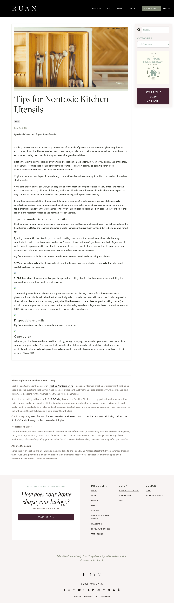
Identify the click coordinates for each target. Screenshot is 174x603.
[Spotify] (114, 589)
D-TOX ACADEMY (125, 495)
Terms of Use (90, 596)
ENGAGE (94, 500)
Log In (167, 8)
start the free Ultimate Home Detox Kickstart (53, 416)
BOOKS (94, 490)
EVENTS (94, 505)
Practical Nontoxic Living (61, 385)
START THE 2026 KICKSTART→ (153, 96)
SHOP (148, 490)
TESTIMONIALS (97, 534)
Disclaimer (105, 596)
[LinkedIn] (93, 589)
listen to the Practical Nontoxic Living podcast (100, 416)
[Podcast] (119, 589)
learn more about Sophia (52, 420)
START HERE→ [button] (151, 8)
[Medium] (109, 589)
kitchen (17, 121)
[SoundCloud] (98, 589)
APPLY (121, 500)
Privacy (77, 596)
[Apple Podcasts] (89, 589)
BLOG (93, 495)
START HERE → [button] (46, 517)
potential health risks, (32, 169)
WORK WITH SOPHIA (154, 495)
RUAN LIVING (96, 524)
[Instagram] (74, 589)
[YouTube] (79, 589)
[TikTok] (104, 589)
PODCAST (95, 510)
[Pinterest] (84, 589)
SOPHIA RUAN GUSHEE (100, 529)
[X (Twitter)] (69, 589)
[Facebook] (64, 589)
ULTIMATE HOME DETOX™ (129, 490)
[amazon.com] (71, 288)
